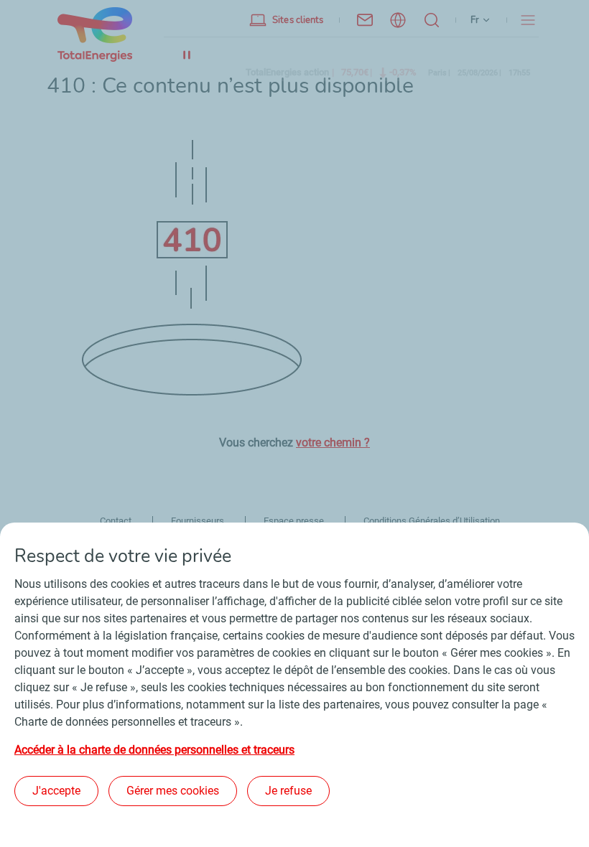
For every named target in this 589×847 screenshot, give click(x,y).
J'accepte (56, 790)
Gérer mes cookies (172, 790)
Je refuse (288, 790)
